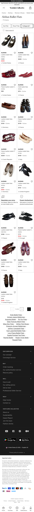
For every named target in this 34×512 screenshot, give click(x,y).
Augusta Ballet (10, 319)
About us (6, 412)
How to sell (6, 382)
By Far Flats (22, 319)
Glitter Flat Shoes (22, 324)
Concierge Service (9, 357)
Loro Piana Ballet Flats (16, 333)
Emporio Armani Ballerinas (16, 326)
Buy (4, 363)
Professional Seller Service (12, 391)
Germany (27, 501)
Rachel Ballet (8, 338)
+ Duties (24, 59)
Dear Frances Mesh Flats (16, 322)
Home (4, 13)
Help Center (7, 400)
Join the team (7, 421)
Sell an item (7, 388)
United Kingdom (12, 501)
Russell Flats (17, 340)
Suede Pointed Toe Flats (16, 335)
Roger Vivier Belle (22, 338)
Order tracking (8, 367)
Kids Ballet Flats (16, 315)
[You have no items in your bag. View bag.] (30, 8)
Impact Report (8, 418)
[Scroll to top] (29, 309)
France (5, 501)
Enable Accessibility (17, 1)
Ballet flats (30, 13)
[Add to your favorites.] (15, 53)
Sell (4, 379)
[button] (30, 8)
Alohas (10, 13)
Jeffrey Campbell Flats (16, 328)
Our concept (7, 355)
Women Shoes (19, 13)
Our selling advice (9, 385)
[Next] (22, 309)
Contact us (6, 403)
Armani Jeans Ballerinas (16, 317)
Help (4, 396)
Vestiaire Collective (11, 409)
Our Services (8, 351)
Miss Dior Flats (8, 324)
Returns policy (8, 373)
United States (20, 501)
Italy (19, 502)
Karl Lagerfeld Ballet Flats (16, 331)
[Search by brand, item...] (4, 8)
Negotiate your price (8, 200)
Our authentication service (12, 370)
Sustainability (7, 415)
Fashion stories (8, 424)
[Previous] (12, 309)
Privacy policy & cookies (16, 452)
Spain (15, 502)
